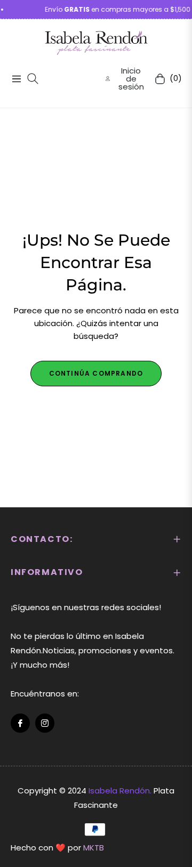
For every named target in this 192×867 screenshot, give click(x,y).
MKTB (93, 847)
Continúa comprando (96, 373)
